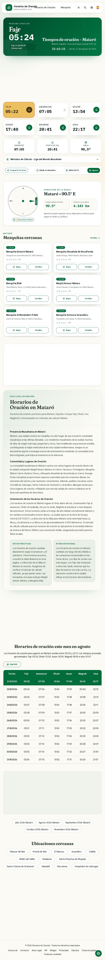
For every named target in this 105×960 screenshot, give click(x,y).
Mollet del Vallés (27, 859)
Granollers (77, 851)
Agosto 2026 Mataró (49, 822)
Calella (92, 851)
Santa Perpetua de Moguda (72, 859)
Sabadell (46, 866)
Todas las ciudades (52, 954)
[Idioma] (98, 7)
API (45, 950)
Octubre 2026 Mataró (37, 829)
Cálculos (75, 950)
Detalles (93, 238)
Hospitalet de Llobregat (86, 866)
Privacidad (63, 950)
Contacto (24, 950)
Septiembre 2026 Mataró (77, 822)
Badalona (47, 859)
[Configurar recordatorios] (29, 110)
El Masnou (59, 851)
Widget (53, 950)
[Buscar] (85, 7)
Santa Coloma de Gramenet (20, 866)
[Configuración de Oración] (91, 7)
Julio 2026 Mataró (24, 822)
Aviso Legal (37, 950)
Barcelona (62, 866)
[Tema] (78, 7)
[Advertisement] (52, 79)
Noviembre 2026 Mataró (66, 829)
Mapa (18, 267)
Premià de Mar (40, 851)
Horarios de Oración (45, 7)
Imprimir (14, 664)
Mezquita (66, 7)
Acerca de (13, 950)
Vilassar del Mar (17, 851)
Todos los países (89, 950)
